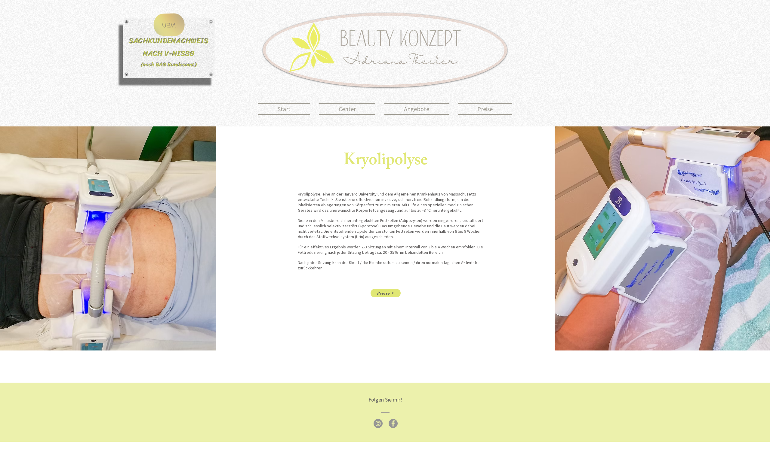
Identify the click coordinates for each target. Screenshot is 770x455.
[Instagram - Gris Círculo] (378, 423)
